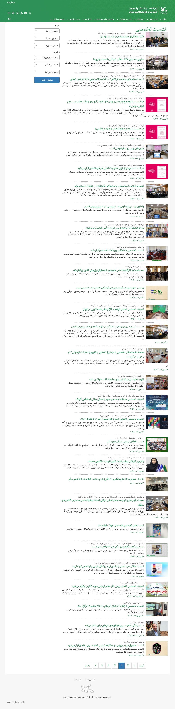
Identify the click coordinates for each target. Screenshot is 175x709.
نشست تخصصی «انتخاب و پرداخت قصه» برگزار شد (117, 250)
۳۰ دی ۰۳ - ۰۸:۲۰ (136, 178)
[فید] (21, 13)
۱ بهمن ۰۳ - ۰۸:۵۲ (136, 158)
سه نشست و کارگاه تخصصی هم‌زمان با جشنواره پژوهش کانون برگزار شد (108, 270)
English (11, 2)
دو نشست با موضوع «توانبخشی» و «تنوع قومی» (119, 129)
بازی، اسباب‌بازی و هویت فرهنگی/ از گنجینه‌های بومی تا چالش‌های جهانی (107, 79)
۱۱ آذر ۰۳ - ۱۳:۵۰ (137, 319)
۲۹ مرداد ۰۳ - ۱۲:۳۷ (136, 635)
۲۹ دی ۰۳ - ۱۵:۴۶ (137, 198)
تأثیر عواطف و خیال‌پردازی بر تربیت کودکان (122, 36)
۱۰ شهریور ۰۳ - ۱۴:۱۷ (135, 615)
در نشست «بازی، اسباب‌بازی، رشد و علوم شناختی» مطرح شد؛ (120, 145)
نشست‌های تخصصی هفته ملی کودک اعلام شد (121, 525)
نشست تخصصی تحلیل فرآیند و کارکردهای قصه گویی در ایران (113, 309)
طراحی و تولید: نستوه (16, 702)
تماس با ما (90, 680)
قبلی (142, 665)
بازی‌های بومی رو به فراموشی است (127, 148)
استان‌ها (88, 19)
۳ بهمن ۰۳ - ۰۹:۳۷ (160, 119)
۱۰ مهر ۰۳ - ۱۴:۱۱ (137, 576)
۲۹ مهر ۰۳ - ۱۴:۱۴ (161, 369)
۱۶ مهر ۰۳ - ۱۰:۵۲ (161, 517)
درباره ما (77, 680)
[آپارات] (9, 13)
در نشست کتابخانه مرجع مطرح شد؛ (130, 376)
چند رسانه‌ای (75, 19)
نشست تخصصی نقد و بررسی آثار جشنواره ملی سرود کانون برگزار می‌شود (108, 586)
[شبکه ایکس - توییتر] (30, 13)
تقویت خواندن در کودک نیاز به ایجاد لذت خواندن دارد (116, 379)
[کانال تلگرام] (26, 13)
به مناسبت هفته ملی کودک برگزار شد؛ (129, 438)
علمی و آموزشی (125, 19)
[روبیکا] (13, 13)
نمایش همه (47, 80)
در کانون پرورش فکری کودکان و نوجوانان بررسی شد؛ (124, 225)
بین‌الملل (140, 19)
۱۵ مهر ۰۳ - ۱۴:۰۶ (137, 532)
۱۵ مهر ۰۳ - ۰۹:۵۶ (137, 556)
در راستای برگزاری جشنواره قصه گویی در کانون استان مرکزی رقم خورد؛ (117, 306)
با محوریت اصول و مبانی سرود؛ (132, 583)
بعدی (87, 665)
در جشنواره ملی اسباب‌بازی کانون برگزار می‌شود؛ (126, 98)
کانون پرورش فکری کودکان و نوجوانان (135, 10)
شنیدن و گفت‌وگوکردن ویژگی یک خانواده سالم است (118, 547)
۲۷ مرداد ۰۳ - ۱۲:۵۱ (136, 655)
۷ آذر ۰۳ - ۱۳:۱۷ (161, 342)
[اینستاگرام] (17, 13)
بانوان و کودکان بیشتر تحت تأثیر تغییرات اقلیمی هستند (116, 461)
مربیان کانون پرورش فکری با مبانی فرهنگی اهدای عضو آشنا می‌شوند (110, 288)
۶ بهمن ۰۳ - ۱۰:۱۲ (137, 49)
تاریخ (57, 26)
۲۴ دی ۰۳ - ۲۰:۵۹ (136, 216)
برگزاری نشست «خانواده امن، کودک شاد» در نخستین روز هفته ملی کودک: (116, 544)
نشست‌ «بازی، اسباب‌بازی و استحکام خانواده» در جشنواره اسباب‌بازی (109, 186)
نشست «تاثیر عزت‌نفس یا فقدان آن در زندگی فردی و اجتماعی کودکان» (108, 566)
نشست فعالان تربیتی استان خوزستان (125, 441)
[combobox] (46, 30)
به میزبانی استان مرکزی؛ (134, 267)
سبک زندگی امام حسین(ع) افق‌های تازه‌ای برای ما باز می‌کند (114, 625)
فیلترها (56, 52)
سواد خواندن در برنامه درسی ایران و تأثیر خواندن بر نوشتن (115, 228)
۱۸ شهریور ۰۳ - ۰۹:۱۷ (135, 596)
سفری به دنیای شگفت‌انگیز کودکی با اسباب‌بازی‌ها (118, 59)
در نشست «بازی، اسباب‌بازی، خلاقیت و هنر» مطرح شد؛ (123, 56)
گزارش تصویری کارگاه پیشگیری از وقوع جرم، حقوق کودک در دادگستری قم (106, 479)
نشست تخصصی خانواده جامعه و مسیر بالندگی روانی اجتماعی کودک (110, 399)
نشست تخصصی (150, 29)
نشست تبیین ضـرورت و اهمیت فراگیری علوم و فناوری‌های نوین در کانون (107, 327)
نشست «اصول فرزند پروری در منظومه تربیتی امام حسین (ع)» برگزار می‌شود (106, 645)
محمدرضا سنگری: (137, 622)
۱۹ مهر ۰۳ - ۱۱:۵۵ (137, 431)
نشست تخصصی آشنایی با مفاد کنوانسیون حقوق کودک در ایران (112, 419)
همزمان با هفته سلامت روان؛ (133, 349)
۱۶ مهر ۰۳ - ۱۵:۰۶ (137, 483)
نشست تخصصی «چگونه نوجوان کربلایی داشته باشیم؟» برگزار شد (111, 606)
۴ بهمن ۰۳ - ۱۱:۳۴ (137, 69)
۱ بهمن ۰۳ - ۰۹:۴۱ (137, 138)
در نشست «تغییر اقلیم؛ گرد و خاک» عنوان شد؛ (126, 458)
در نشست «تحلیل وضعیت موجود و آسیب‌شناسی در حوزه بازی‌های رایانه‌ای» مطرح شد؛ (111, 497)
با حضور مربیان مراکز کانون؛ (133, 603)
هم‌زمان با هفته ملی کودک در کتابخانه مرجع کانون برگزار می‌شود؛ (119, 563)
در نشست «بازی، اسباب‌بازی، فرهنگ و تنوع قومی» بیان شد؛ (121, 76)
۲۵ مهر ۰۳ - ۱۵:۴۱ (137, 389)
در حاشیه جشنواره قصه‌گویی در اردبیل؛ (129, 247)
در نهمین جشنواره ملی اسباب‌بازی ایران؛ (129, 165)
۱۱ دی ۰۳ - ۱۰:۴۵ (137, 240)
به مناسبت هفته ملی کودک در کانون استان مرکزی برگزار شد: (121, 396)
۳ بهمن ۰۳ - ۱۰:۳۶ (136, 91)
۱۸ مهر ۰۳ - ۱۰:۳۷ (137, 451)
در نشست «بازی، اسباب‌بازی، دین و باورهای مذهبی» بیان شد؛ (120, 33)
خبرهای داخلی (58, 19)
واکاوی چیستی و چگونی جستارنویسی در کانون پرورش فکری (114, 206)
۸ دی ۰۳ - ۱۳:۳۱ (137, 260)
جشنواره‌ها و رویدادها (105, 19)
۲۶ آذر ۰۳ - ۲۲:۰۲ (136, 280)
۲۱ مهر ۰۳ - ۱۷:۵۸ (137, 409)
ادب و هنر (153, 19)
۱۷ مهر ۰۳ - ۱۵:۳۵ (136, 471)
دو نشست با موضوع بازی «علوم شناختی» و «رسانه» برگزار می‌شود (110, 168)
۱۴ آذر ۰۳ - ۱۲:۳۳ (137, 297)
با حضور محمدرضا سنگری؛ (134, 642)
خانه (164, 19)
